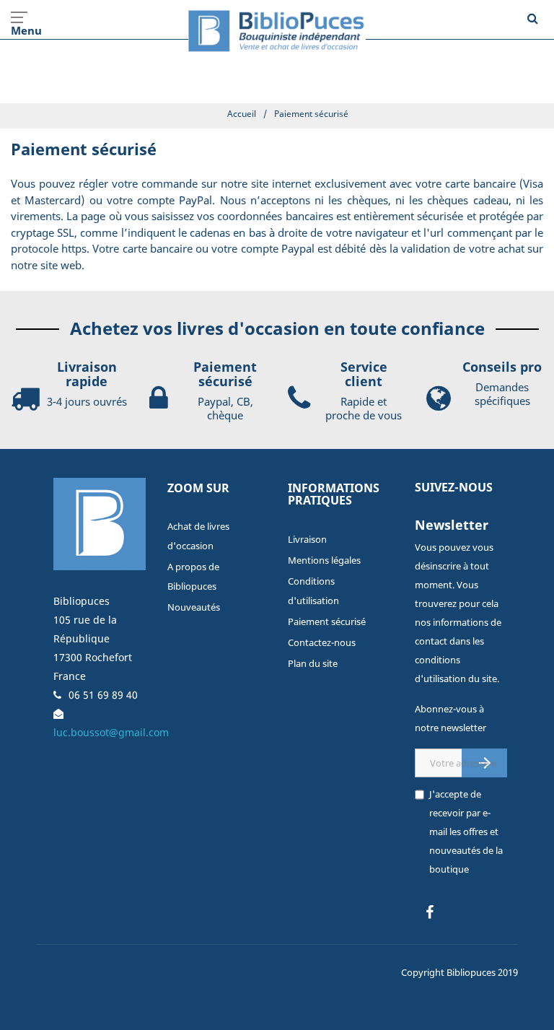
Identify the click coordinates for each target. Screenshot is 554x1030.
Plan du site (313, 663)
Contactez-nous (322, 642)
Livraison (307, 539)
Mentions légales (324, 560)
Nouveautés (193, 607)
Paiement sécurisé (327, 621)
